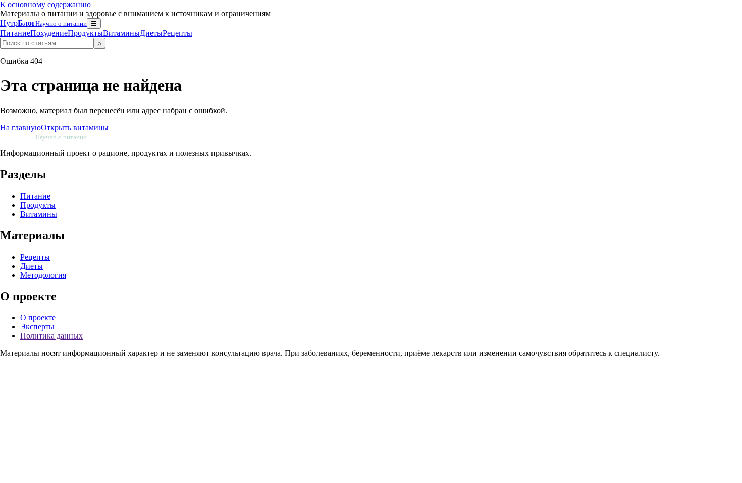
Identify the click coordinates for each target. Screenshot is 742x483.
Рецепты (177, 33)
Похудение (49, 33)
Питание (15, 33)
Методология (43, 275)
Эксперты (37, 326)
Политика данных (51, 335)
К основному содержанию (45, 4)
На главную (20, 127)
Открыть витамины (75, 127)
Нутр (43, 23)
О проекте (38, 317)
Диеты (151, 33)
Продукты (85, 33)
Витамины (121, 33)
